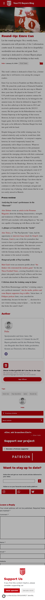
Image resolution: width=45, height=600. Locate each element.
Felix (3, 63)
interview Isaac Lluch (21, 236)
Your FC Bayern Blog (23, 3)
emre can (6, 394)
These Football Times (10, 271)
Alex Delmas (6, 210)
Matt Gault (6, 264)
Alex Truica (6, 232)
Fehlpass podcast (8, 296)
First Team (23, 63)
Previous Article (11, 413)
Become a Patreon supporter (17, 449)
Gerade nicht (28, 590)
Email (2, 552)
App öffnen (22, 379)
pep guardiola (16, 394)
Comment (4, 514)
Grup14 (35, 236)
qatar (25, 394)
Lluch (11, 239)
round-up (33, 394)
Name (3, 542)
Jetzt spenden (12, 590)
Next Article (7, 420)
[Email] (6, 353)
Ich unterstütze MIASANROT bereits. (19, 595)
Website (3, 561)
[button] (4, 596)
